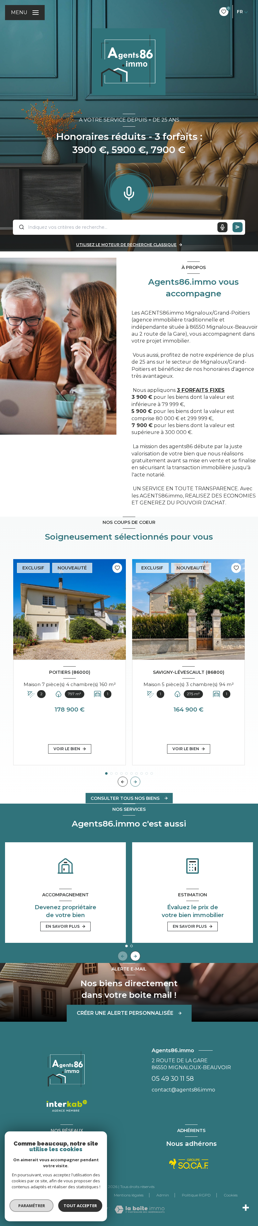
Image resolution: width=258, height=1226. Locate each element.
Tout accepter (80, 1205)
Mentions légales (128, 1195)
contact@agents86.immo (183, 1090)
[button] (135, 782)
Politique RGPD (196, 1195)
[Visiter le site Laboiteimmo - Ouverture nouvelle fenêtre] (139, 1209)
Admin (162, 1195)
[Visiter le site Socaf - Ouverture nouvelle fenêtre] (189, 1163)
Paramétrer (31, 1205)
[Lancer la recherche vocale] (129, 192)
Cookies (231, 1195)
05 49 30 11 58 (173, 1078)
